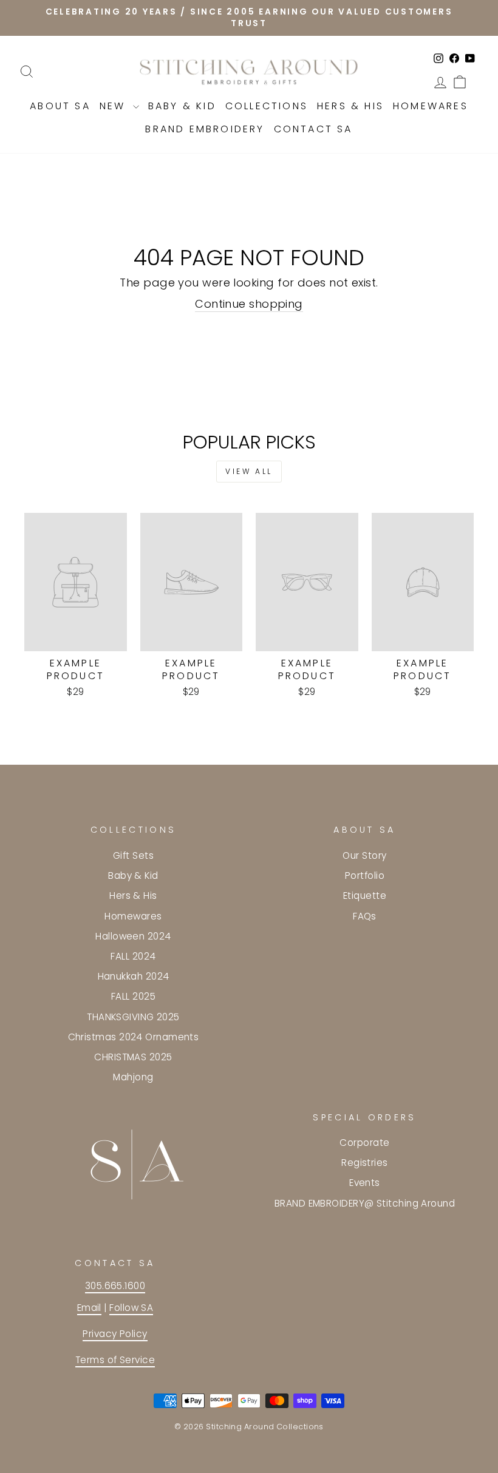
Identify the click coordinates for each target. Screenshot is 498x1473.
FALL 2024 (133, 956)
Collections (266, 106)
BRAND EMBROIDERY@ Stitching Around (365, 1203)
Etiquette (364, 895)
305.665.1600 (115, 1285)
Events (364, 1182)
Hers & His (350, 106)
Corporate (364, 1142)
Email (89, 1307)
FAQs (365, 916)
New (115, 106)
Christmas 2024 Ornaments (133, 1037)
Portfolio (364, 875)
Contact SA (313, 129)
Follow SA (131, 1307)
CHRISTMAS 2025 (133, 1057)
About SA (60, 106)
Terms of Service (115, 1359)
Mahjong (133, 1077)
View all (249, 471)
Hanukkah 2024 (133, 976)
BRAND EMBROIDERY (204, 129)
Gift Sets (133, 855)
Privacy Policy (115, 1333)
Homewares (430, 106)
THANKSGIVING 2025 (133, 1017)
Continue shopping (249, 303)
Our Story (364, 855)
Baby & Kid (182, 106)
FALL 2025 (133, 996)
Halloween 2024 (133, 936)
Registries (364, 1162)
